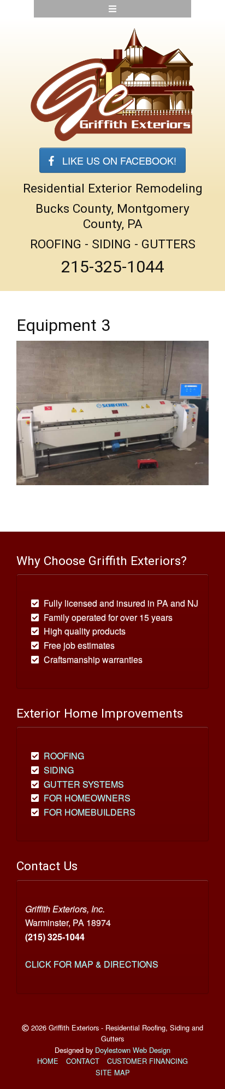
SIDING (59, 770)
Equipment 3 (63, 325)
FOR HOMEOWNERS (87, 797)
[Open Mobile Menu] (112, 9)
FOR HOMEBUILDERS (89, 812)
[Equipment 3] (112, 411)
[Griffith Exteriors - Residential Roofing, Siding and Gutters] (112, 84)
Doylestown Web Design (132, 1050)
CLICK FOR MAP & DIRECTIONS (91, 964)
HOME (47, 1061)
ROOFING (64, 755)
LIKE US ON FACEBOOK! (115, 160)
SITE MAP (113, 1072)
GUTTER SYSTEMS (84, 784)
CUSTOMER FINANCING (147, 1061)
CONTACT (82, 1061)
